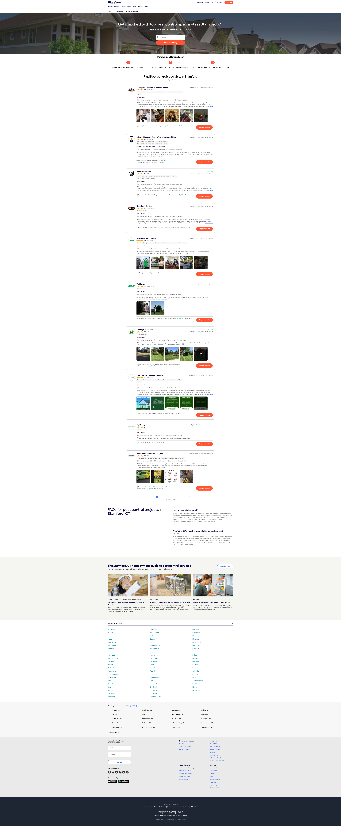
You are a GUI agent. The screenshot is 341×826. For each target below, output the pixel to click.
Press (211, 776)
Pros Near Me (214, 755)
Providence (196, 642)
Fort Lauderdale (113, 674)
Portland (195, 629)
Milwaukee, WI (117, 719)
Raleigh (152, 681)
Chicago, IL (176, 710)
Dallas (194, 655)
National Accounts (184, 779)
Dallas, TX (204, 710)
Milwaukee (196, 690)
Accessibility (179, 812)
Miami (110, 681)
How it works (214, 768)
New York (153, 668)
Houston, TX (146, 714)
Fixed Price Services (185, 749)
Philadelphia (196, 636)
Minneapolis (154, 649)
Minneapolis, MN (147, 719)
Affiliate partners (215, 788)
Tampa (110, 687)
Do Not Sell (172, 812)
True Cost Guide (215, 746)
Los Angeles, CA (177, 714)
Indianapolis (112, 697)
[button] (143, 115)
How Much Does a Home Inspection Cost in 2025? (126, 604)
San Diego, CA (117, 727)
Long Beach (112, 642)
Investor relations (215, 779)
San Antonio (196, 668)
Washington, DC (207, 727)
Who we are (213, 771)
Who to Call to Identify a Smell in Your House (211, 602)
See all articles (225, 566)
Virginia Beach (197, 681)
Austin (194, 652)
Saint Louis (154, 658)
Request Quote (204, 127)
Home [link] (109, 11)
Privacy (160, 812)
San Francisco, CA (148, 727)
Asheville (153, 671)
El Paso (195, 658)
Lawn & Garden (126, 6)
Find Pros (181, 744)
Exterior (116, 6)
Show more (209, 106)
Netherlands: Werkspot (182, 807)
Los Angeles (112, 645)
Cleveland (153, 690)
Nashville (195, 649)
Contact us (213, 782)
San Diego (111, 655)
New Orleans (154, 633)
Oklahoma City (155, 697)
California (165, 812)
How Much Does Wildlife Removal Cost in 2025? (170, 602)
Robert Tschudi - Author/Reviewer (120, 599)
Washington (112, 671)
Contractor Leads (184, 776)
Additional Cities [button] (112, 733)
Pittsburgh (196, 639)
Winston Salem (155, 684)
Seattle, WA (176, 727)
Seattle (195, 684)
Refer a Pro (213, 752)
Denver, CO (116, 714)
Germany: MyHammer (160, 807)
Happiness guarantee (216, 785)
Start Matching (170, 42)
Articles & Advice (142, 6)
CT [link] (114, 11)
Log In (219, 2)
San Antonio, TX (207, 723)
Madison (195, 687)
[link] (170, 91)
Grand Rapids (155, 645)
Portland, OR (146, 723)
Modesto (111, 649)
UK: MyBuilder (194, 807)
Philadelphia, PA (117, 723)
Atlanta (110, 690)
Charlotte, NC (147, 710)
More (134, 6)
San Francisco (113, 658)
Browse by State (130, 706)
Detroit (152, 642)
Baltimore (153, 636)
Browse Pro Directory (185, 746)
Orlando (111, 684)
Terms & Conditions (181, 815)
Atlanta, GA (116, 710)
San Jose (111, 661)
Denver (110, 665)
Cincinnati (153, 687)
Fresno (110, 639)
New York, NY (206, 719)
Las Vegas (153, 661)
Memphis (195, 645)
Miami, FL (204, 714)
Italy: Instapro (170, 807)
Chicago (111, 693)
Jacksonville (112, 677)
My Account (213, 744)
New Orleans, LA (178, 719)
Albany (152, 665)
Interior (110, 6)
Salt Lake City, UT (178, 723)
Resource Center (215, 749)
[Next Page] (190, 497)
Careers (212, 773)
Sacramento (112, 652)
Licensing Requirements (217, 761)
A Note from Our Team (216, 758)
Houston (195, 665)
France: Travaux (148, 807)
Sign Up (229, 2)
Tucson (110, 636)
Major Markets (115, 623)
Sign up (119, 762)
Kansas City (154, 655)
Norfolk (195, 674)
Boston (152, 639)
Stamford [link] (120, 11)
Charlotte (153, 674)
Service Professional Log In (187, 768)
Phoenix (110, 633)
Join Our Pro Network (185, 771)
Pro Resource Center (185, 773)
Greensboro (154, 677)
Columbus (153, 693)
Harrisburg (196, 633)
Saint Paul (153, 652)
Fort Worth (196, 661)
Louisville (153, 629)
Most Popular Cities (115, 706)
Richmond (196, 677)
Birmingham (112, 629)
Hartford (111, 668)
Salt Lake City (197, 671)
